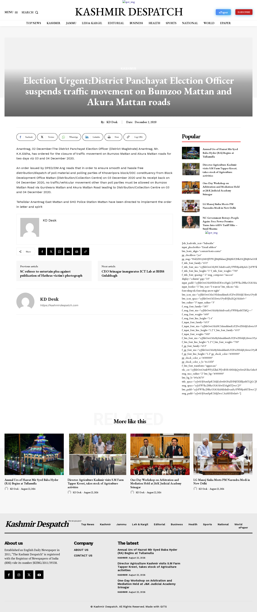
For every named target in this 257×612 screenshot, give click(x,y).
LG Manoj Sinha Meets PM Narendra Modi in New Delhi (219, 205)
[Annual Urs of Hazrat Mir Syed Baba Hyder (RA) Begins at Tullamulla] (190, 153)
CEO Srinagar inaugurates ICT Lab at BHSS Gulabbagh (133, 273)
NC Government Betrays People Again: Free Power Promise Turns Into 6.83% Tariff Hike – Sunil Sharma (221, 223)
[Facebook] (42, 251)
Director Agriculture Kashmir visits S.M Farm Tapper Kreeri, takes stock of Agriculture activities (96, 483)
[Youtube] (39, 574)
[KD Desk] (25, 302)
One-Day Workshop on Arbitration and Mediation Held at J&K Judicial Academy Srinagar (221, 188)
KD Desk (112, 122)
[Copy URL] (85, 251)
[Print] (77, 251)
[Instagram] (19, 574)
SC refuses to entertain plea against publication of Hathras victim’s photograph (51, 273)
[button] (31, 12)
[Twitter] (51, 251)
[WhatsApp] (59, 251)
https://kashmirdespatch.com (59, 305)
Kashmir (128, 68)
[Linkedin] (68, 251)
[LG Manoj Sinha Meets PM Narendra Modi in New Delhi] (190, 206)
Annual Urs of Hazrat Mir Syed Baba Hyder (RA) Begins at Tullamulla (220, 152)
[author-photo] (7, 489)
